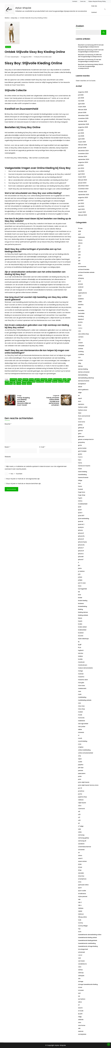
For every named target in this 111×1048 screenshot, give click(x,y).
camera (80, 337)
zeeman (80, 1031)
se (79, 852)
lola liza (80, 653)
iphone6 (80, 557)
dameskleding (83, 375)
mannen (81, 674)
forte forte (81, 422)
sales (80, 832)
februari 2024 (82, 180)
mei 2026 (81, 101)
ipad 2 (80, 513)
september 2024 (83, 159)
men (79, 691)
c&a (79, 331)
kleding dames (83, 612)
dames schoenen (84, 372)
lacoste (80, 636)
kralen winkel (82, 627)
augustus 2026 (83, 92)
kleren (80, 618)
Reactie (8, 424)
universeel (81, 952)
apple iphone (82, 293)
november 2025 (83, 118)
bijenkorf (81, 319)
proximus (81, 791)
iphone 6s (81, 545)
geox (79, 433)
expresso (81, 404)
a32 (79, 255)
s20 (79, 814)
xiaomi (80, 1008)
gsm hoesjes (82, 451)
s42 (79, 820)
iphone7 (80, 559)
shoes (80, 867)
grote (80, 445)
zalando (80, 1019)
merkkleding (82, 697)
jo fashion (81, 571)
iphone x (81, 554)
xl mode (80, 1011)
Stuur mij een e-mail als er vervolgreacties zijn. (23, 479)
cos (79, 357)
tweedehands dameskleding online (89, 935)
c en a (80, 328)
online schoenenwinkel (85, 753)
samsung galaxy (83, 838)
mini (79, 703)
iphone (80, 530)
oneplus (80, 747)
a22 (79, 252)
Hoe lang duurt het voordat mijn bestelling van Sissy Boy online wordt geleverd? (37, 183)
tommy (80, 923)
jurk (79, 574)
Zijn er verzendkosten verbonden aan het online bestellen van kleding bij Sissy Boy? (38, 180)
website (29, 384)
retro (79, 806)
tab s (80, 905)
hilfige (80, 480)
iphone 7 (81, 548)
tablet (80, 911)
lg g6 (79, 644)
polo (79, 779)
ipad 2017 (81, 516)
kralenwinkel (82, 630)
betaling (81, 316)
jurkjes (80, 580)
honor (80, 486)
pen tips (80, 768)
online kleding (40, 381)
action (80, 275)
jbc (79, 565)
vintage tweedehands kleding (88, 984)
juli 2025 (80, 130)
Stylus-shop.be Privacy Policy (97, 1)
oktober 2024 (82, 156)
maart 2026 (82, 107)
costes (80, 360)
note (79, 744)
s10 (79, 811)
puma (80, 794)
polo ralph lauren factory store (88, 785)
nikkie (80, 729)
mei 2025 (81, 136)
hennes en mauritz (84, 466)
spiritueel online (83, 885)
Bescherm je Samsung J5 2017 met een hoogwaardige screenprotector (91, 51)
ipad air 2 (81, 524)
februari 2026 (82, 110)
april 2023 (81, 209)
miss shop (81, 709)
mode (80, 715)
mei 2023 (81, 206)
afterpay (81, 278)
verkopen (81, 976)
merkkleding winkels (84, 700)
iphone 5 (81, 533)
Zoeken (80, 26)
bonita (80, 322)
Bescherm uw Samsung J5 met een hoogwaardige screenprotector (89, 60)
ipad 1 (80, 510)
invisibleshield (82, 504)
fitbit (79, 413)
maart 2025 (82, 142)
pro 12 (80, 788)
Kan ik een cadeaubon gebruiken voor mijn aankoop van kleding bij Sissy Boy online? (38, 186)
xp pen (80, 1014)
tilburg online (82, 917)
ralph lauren (82, 803)
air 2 (79, 281)
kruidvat (81, 633)
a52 (79, 264)
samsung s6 (82, 841)
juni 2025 (81, 133)
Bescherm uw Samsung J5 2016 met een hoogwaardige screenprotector (90, 56)
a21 (79, 249)
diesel (80, 387)
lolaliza (80, 656)
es (79, 395)
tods (79, 920)
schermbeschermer (84, 847)
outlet (80, 762)
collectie (37, 379)
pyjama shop (82, 797)
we (79, 996)
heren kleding (82, 472)
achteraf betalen (83, 269)
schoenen (48, 381)
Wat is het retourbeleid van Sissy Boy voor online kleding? (29, 171)
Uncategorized (83, 949)
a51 (79, 261)
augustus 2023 (83, 197)
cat (79, 340)
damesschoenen (83, 381)
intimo (80, 501)
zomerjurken (82, 1034)
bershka (80, 305)
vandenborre (82, 964)
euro (79, 401)
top (79, 929)
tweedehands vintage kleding (88, 946)
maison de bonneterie (85, 668)
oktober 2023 (82, 192)
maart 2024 (82, 177)
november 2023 (83, 189)
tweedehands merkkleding (87, 943)
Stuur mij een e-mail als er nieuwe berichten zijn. (23, 483)
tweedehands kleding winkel (87, 937)
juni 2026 (81, 98)
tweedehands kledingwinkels (87, 940)
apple (80, 290)
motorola (81, 718)
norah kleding (82, 741)
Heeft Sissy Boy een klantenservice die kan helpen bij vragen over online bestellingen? (39, 189)
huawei (80, 489)
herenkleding (82, 474)
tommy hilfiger (83, 926)
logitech (81, 650)
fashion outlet (82, 407)
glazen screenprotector (86, 439)
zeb (79, 1028)
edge (80, 392)
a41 (79, 258)
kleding (80, 609)
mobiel (80, 712)
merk (79, 694)
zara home (81, 1025)
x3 (79, 1005)
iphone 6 (81, 539)
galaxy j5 (81, 428)
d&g (79, 363)
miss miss (81, 706)
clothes (80, 348)
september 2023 (83, 195)
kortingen (12, 381)
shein (80, 864)
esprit (80, 398)
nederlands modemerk (28, 381)
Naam (7, 447)
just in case (82, 583)
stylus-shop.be (23, 7)
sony (79, 882)
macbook (81, 662)
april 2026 (81, 104)
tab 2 (80, 902)
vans (79, 967)
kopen (80, 621)
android (80, 287)
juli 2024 (81, 165)
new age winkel (83, 724)
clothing (81, 351)
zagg (79, 1017)
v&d (79, 958)
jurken (7, 381)
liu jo (79, 647)
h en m (80, 457)
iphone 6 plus (82, 542)
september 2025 (83, 124)
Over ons (82, 1)
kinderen (81, 603)
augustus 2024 (83, 162)
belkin (80, 302)
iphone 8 (81, 551)
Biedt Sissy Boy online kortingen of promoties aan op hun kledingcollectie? (35, 177)
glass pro (81, 436)
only (79, 756)
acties (20, 379)
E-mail (42, 447)
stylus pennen (82, 896)
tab (79, 899)
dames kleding (83, 369)
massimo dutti (83, 680)
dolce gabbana (83, 390)
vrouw (80, 987)
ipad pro (81, 527)
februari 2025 (82, 145)
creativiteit (44, 379)
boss (79, 325)
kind (79, 595)
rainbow (80, 800)
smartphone (82, 879)
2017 (79, 234)
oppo (80, 759)
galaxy (80, 425)
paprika (80, 765)
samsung (81, 835)
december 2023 (83, 186)
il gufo (80, 498)
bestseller (81, 313)
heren (64, 379)
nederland (81, 721)
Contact (74, 1)
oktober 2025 (82, 121)
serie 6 (80, 858)
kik (79, 592)
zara (79, 1022)
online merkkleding (84, 750)
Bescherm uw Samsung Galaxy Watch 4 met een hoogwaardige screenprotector (90, 66)
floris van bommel (84, 416)
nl (78, 735)
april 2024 (81, 174)
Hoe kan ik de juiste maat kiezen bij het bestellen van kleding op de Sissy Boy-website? (39, 174)
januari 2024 (82, 183)
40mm (80, 240)
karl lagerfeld (82, 589)
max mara (81, 685)
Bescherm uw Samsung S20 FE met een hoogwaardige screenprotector (91, 46)
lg (78, 642)
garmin (80, 431)
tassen (24, 384)
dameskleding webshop (86, 378)
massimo (81, 677)
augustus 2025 (83, 127)
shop (79, 870)
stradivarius (82, 893)
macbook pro (82, 665)
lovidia (80, 659)
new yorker (81, 726)
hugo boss (81, 492)
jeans (68, 379)
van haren (81, 961)
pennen (80, 770)
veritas (80, 970)
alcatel (80, 284)
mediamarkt (82, 688)
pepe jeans (81, 773)
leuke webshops (83, 639)
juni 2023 (81, 203)
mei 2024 (81, 171)
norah (80, 738)
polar (80, 776)
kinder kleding (82, 600)
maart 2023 (82, 212)
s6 (79, 823)
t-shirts (19, 384)
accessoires (13, 379)
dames (50, 379)
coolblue (81, 354)
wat (79, 993)
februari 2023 (82, 215)
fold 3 (80, 419)
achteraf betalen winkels (86, 272)
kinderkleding (82, 606)
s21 (79, 817)
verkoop (81, 973)
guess (80, 454)
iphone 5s (81, 536)
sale (79, 829)
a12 (79, 246)
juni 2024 (81, 168)
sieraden (54, 381)
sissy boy (8, 47)
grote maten (82, 448)
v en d (80, 955)
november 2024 (83, 153)
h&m (79, 460)
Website (8, 457)
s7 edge (80, 826)
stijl (14, 384)
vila (79, 978)
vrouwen (81, 990)
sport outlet (82, 891)
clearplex (81, 346)
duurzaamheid (57, 379)
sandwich (81, 844)
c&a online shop (83, 334)
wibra (80, 1002)
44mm (80, 243)
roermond (81, 809)
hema (80, 463)
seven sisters (82, 861)
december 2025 (83, 115)
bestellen (25, 379)
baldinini (81, 299)
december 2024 (83, 151)
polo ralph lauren (83, 782)
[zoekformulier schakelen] (104, 9)
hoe (79, 483)
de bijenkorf (82, 384)
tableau (80, 908)
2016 (79, 231)
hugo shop (81, 495)
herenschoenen (83, 477)
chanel (80, 343)
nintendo (81, 732)
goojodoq (81, 442)
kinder (80, 598)
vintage (80, 981)
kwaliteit (18, 381)
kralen (80, 624)
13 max (80, 228)
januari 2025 (82, 148)
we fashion (81, 999)
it (78, 562)
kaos (79, 586)
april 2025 (81, 139)
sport (80, 888)
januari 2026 (82, 112)
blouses (31, 379)
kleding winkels (83, 615)
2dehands (81, 237)
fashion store (82, 410)
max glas (81, 683)
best (79, 307)
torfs (79, 932)
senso (80, 855)
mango (80, 671)
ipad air (80, 521)
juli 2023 (80, 200)
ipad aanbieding (83, 518)
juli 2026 (80, 95)
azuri (79, 296)
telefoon (81, 914)
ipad (79, 507)
